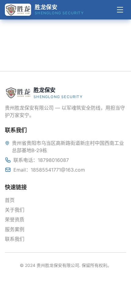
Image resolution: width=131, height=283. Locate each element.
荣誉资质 (14, 220)
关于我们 (14, 210)
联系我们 (14, 239)
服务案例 (14, 229)
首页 (10, 200)
